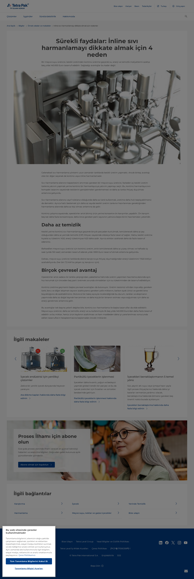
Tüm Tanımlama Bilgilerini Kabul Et (29, 561)
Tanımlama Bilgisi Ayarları (29, 568)
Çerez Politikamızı (27, 555)
